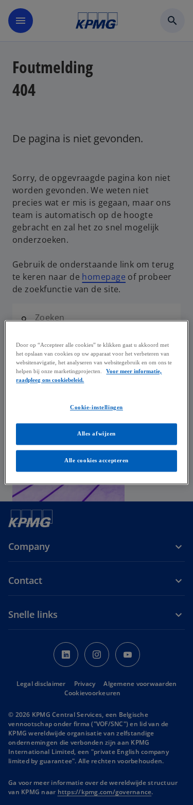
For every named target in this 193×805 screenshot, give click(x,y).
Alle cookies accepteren (96, 461)
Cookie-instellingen (96, 408)
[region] (96, 402)
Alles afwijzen (96, 434)
